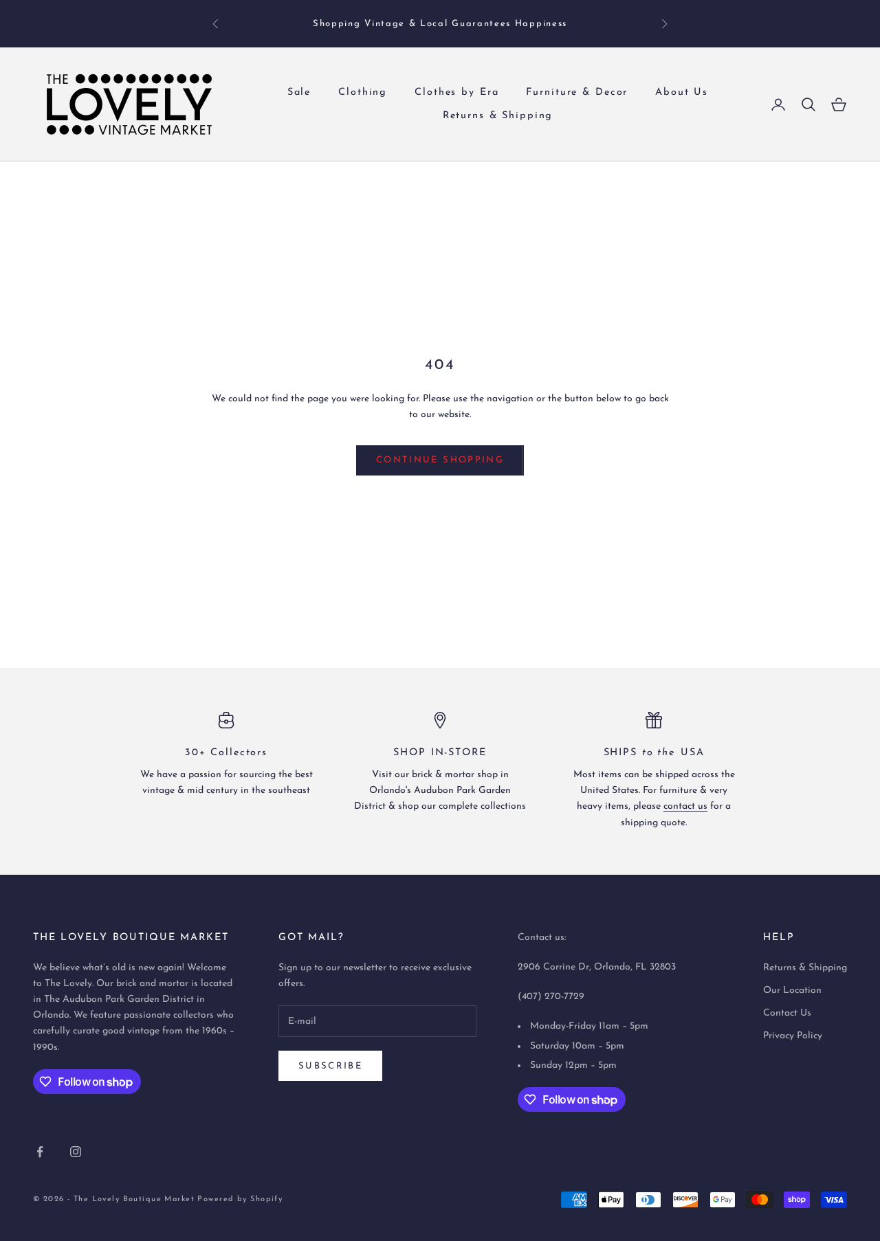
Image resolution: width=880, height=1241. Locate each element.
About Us (681, 92)
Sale (299, 92)
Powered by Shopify (240, 1199)
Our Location (792, 990)
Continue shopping (440, 460)
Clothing (362, 92)
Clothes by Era (456, 92)
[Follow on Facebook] (40, 1152)
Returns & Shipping (498, 116)
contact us (685, 806)
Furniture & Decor (577, 92)
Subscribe (330, 1066)
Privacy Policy (792, 1036)
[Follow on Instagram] (75, 1152)
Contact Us (787, 1013)
